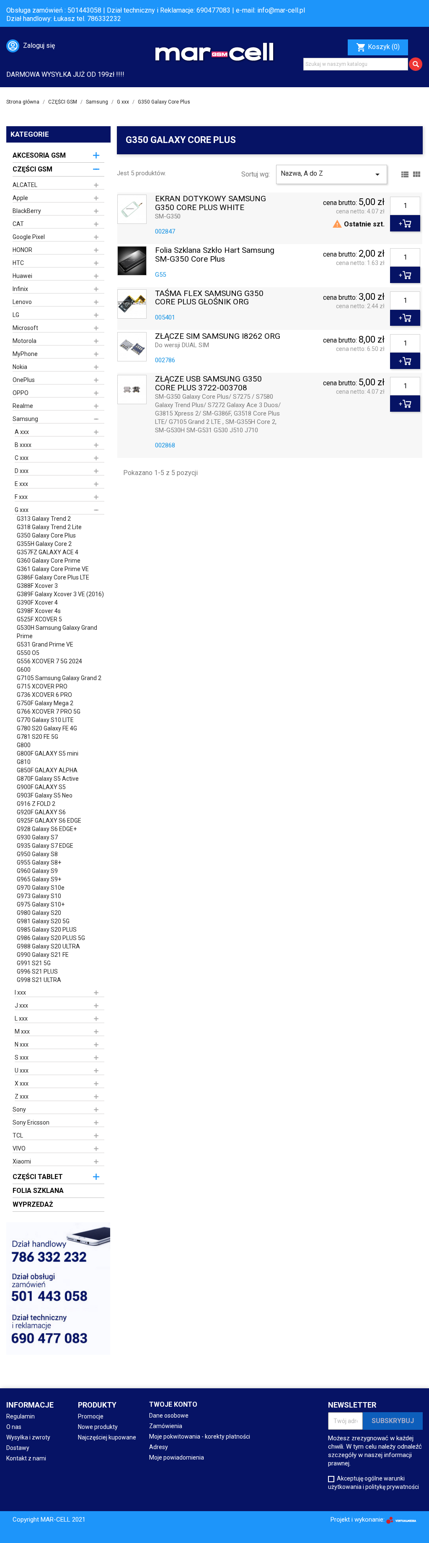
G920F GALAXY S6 (41, 812)
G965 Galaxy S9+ (39, 879)
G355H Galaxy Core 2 (44, 543)
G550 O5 (28, 652)
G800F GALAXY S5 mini (47, 753)
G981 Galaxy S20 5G (43, 921)
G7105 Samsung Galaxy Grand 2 (59, 678)
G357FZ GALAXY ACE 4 (47, 552)
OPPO (20, 393)
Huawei (22, 276)
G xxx (21, 510)
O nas (13, 1427)
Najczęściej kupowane (107, 1437)
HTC (18, 263)
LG (16, 315)
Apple (20, 198)
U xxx (21, 1070)
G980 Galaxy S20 (39, 912)
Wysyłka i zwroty (28, 1437)
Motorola (24, 341)
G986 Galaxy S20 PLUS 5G (51, 938)
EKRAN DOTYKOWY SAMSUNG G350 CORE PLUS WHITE (210, 203)
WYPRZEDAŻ (33, 1204)
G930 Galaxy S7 (37, 837)
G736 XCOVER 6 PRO (44, 694)
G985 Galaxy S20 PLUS (47, 929)
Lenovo (22, 302)
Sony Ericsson (31, 1122)
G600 (24, 669)
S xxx (21, 1057)
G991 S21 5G (34, 963)
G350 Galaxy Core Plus (46, 535)
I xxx (20, 992)
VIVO (19, 1148)
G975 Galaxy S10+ (41, 904)
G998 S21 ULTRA (39, 980)
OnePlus (24, 380)
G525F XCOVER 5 (39, 619)
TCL (18, 1135)
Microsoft (25, 328)
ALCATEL (25, 185)
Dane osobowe (169, 1415)
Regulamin (20, 1416)
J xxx (21, 1005)
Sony (19, 1109)
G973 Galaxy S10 (39, 896)
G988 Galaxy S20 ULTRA (48, 946)
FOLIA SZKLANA (38, 1191)
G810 (24, 762)
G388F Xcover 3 (37, 585)
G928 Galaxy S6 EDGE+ (47, 829)
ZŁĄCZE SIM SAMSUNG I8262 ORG (217, 336)
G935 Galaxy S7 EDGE (45, 845)
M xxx (22, 1031)
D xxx (21, 471)
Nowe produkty (98, 1427)
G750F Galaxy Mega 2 (45, 703)
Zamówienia (165, 1426)
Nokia (20, 367)
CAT (18, 224)
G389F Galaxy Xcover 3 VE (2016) (60, 594)
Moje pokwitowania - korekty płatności (199, 1436)
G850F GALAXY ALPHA (47, 770)
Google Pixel (29, 237)
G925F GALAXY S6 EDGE (49, 820)
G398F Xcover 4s (39, 611)
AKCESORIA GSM (39, 155)
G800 (24, 745)
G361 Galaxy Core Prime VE (53, 569)
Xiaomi (22, 1161)
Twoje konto (173, 1404)
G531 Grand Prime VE (45, 644)
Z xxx (21, 1096)
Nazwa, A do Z (332, 174)
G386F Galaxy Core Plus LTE (53, 577)
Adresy (158, 1447)
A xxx (22, 432)
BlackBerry (27, 211)
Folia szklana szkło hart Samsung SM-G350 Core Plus (214, 255)
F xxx (21, 497)
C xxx (21, 458)
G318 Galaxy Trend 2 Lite (49, 527)
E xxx (21, 484)
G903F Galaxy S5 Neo (44, 795)
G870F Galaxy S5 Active (48, 778)
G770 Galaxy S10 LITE (45, 720)
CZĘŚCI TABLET (38, 1177)
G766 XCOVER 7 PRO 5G (48, 711)
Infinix (20, 289)
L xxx (21, 1018)
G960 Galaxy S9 (37, 871)
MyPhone (25, 354)
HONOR (22, 250)
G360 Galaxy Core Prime (48, 560)
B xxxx (23, 445)
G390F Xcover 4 (37, 602)
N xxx (21, 1044)
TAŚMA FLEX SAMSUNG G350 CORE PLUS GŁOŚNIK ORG (209, 298)
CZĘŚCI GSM (32, 169)
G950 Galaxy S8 (37, 854)
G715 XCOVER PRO (42, 686)
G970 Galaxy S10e (41, 887)
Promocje (90, 1416)
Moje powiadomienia (176, 1457)
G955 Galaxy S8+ (39, 862)
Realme (23, 406)
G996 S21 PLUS (37, 971)
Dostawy (17, 1447)
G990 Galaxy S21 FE (43, 954)
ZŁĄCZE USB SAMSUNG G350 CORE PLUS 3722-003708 (208, 383)
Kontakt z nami (26, 1458)
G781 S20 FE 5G (37, 736)
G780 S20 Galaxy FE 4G (47, 728)
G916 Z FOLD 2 (36, 803)
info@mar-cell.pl (281, 10)
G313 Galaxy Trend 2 (44, 518)
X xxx (21, 1083)
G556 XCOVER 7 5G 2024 (49, 661)
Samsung (25, 419)
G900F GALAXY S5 (41, 787)
